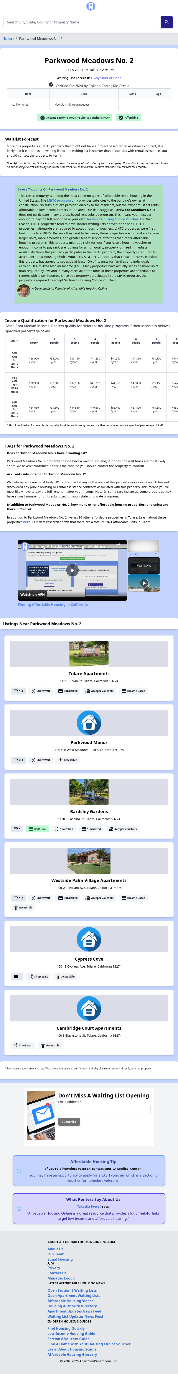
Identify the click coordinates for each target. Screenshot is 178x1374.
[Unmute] (135, 554)
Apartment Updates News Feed (74, 1311)
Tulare (8, 38)
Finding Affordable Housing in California (70, 546)
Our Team (56, 1254)
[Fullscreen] (156, 554)
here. (27, 522)
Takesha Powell (89, 1206)
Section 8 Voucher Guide (68, 1338)
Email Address (70, 1102)
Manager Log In (61, 1278)
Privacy (54, 1267)
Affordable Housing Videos (70, 1300)
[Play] (130, 554)
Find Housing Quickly (66, 1328)
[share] (118, 545)
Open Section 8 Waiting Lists (72, 1290)
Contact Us (57, 1273)
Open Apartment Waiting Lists (74, 1295)
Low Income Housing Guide (71, 1333)
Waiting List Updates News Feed (75, 1316)
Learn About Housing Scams (72, 1349)
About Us (55, 1248)
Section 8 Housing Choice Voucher (112, 219)
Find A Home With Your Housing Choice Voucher (89, 1344)
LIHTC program (59, 200)
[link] (24, 546)
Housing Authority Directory (72, 1306)
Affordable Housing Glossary (72, 1354)
